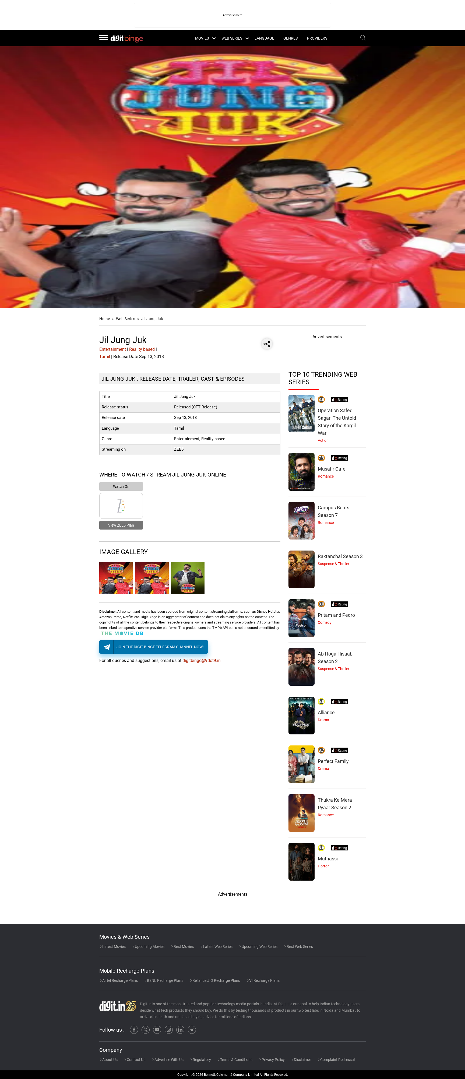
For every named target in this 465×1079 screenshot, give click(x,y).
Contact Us (135, 1059)
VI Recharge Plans (264, 980)
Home (104, 319)
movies (202, 38)
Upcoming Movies (149, 946)
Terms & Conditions (235, 1059)
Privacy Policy (273, 1059)
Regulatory (201, 1059)
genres (290, 38)
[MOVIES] (213, 38)
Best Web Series (299, 946)
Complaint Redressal (337, 1059)
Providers (317, 38)
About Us (109, 1059)
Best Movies (183, 946)
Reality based (142, 349)
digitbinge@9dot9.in (201, 660)
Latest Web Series (217, 946)
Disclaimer (302, 1059)
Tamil (104, 356)
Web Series (231, 38)
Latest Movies (113, 946)
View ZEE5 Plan (121, 525)
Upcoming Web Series (259, 946)
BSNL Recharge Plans (164, 980)
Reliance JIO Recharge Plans (216, 980)
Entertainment (112, 349)
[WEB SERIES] (247, 38)
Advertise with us (169, 1059)
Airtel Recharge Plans (119, 980)
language (264, 38)
